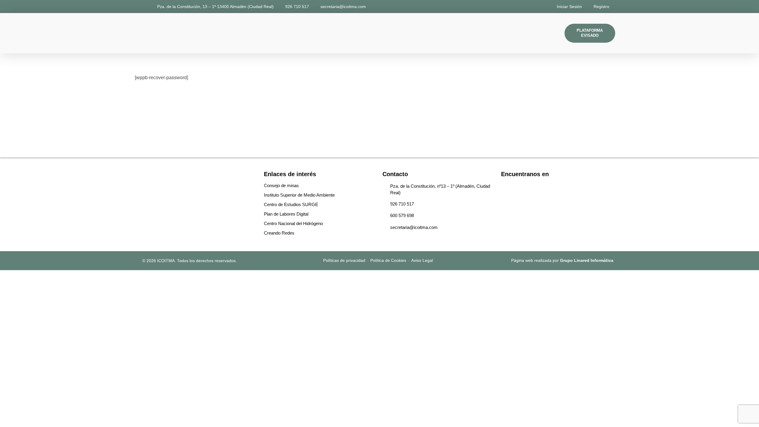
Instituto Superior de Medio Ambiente (299, 194)
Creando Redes (279, 232)
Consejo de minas (281, 185)
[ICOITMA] (156, 32)
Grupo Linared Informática (586, 260)
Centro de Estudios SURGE (291, 204)
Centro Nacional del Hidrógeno (293, 223)
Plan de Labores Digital (286, 213)
